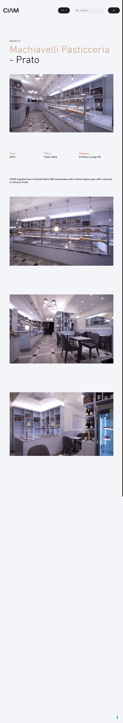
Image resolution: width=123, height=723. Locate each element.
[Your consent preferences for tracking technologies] (117, 717)
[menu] (114, 10)
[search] (77, 11)
